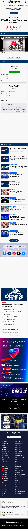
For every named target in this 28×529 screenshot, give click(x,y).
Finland (5, 474)
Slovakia (18, 476)
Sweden (18, 483)
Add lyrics (18, 57)
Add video (10, 57)
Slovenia (18, 478)
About (3, 525)
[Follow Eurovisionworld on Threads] (19, 253)
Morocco (19, 453)
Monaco (18, 449)
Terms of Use (11, 525)
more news (14, 240)
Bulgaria (5, 460)
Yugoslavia (19, 493)
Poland (18, 462)
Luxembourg (19, 443)
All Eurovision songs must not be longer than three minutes (12, 513)
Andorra (5, 443)
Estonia (5, 472)
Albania (5, 441)
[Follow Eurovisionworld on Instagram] (4, 2)
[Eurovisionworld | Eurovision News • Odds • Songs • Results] (14, 1)
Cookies (16, 525)
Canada (5, 462)
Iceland (5, 487)
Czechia (5, 468)
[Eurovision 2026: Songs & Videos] (14, 353)
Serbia (18, 472)
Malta (18, 445)
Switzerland (19, 485)
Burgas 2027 (21, 5)
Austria (5, 449)
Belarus (5, 453)
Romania (18, 466)
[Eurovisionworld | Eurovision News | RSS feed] (25, 525)
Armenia (5, 445)
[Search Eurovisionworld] (2, 5)
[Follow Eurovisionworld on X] (9, 253)
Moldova (18, 447)
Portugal (18, 464)
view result (14, 335)
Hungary (5, 485)
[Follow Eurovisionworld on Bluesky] (23, 253)
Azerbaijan (6, 451)
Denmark (5, 470)
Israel (4, 491)
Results (11, 5)
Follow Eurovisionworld (14, 246)
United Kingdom (20, 491)
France (5, 476)
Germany (5, 480)
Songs (15, 5)
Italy (4, 493)
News (7, 5)
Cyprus (5, 466)
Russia (18, 468)
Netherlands (19, 455)
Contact (6, 525)
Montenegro (19, 451)
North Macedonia (21, 458)
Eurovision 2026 (14, 344)
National (7, 8)
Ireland (5, 489)
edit (25, 111)
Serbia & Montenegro (21, 474)
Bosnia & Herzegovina (8, 458)
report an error (18, 111)
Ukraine (18, 489)
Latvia (4, 495)
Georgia (5, 478)
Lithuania (19, 441)
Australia (5, 447)
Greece (5, 483)
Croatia (5, 464)
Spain (17, 480)
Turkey (18, 487)
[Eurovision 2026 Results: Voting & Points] (14, 390)
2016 (11, 8)
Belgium (5, 455)
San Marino (19, 470)
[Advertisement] (14, 128)
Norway (18, 460)
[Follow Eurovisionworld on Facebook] (2, 2)
